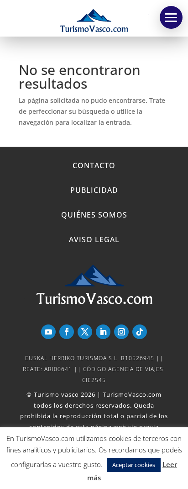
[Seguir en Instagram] (121, 331)
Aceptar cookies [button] (133, 465)
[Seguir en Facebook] (66, 331)
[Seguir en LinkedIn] (103, 331)
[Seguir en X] (85, 331)
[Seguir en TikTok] (139, 331)
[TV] (171, 17)
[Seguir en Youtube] (48, 331)
